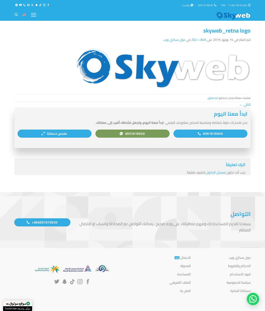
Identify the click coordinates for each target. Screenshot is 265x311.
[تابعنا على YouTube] (20, 5)
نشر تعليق (213, 97)
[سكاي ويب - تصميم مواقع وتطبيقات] (230, 15)
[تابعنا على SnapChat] (36, 5)
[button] (33, 15)
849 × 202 (198, 39)
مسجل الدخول (216, 172)
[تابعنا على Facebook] (48, 5)
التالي (245, 104)
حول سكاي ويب (174, 39)
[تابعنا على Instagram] (44, 5)
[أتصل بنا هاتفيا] (24, 5)
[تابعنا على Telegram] (16, 5)
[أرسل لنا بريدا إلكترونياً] (28, 5)
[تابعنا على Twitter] (56, 282)
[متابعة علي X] (32, 5)
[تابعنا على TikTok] (40, 5)
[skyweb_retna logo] (163, 68)
